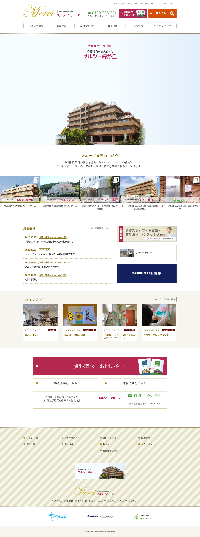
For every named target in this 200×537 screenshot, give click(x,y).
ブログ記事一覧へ (167, 299)
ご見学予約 (160, 13)
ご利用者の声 (87, 25)
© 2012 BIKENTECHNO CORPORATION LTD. (100, 531)
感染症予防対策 (110, 450)
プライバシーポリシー (152, 444)
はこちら (65, 383)
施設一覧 (62, 25)
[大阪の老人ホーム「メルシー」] (51, 15)
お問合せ (107, 444)
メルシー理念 (36, 25)
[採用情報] (147, 240)
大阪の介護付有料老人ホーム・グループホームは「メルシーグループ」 (145, 4)
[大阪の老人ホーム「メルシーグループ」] (94, 494)
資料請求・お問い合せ (129, 13)
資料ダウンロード (163, 25)
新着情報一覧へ (102, 228)
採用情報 (138, 25)
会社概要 (113, 25)
